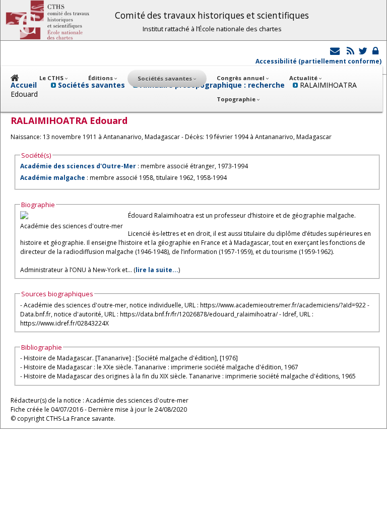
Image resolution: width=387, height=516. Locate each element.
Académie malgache (52, 177)
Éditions (101, 78)
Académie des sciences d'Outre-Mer (78, 166)
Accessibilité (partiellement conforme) (318, 61)
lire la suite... (157, 270)
